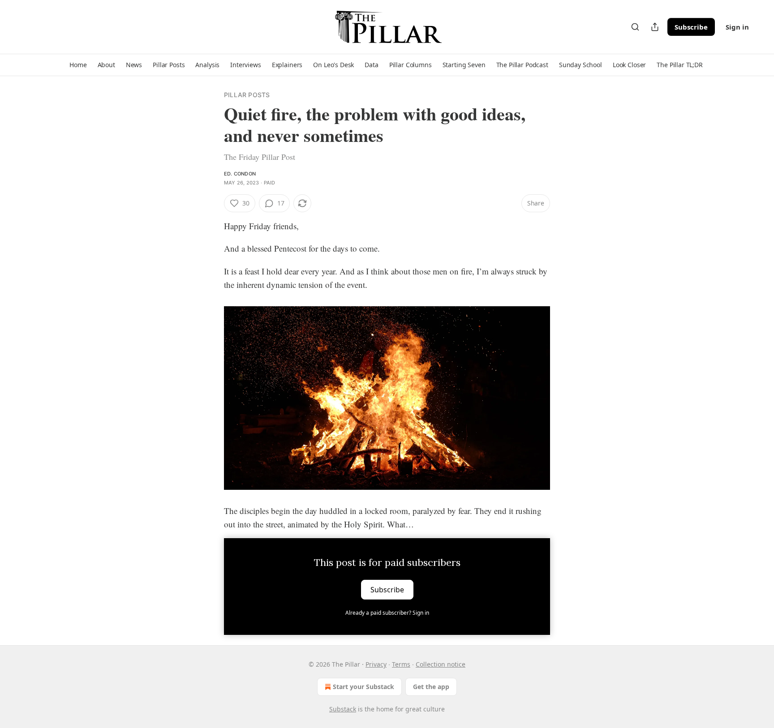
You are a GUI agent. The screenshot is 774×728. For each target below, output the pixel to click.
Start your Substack (363, 686)
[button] (78, 65)
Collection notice (440, 664)
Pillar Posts (247, 94)
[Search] (635, 27)
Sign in (737, 26)
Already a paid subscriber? (387, 613)
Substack (342, 709)
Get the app (431, 686)
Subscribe (691, 26)
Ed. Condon (240, 174)
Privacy (376, 664)
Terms (401, 664)
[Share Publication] (655, 27)
